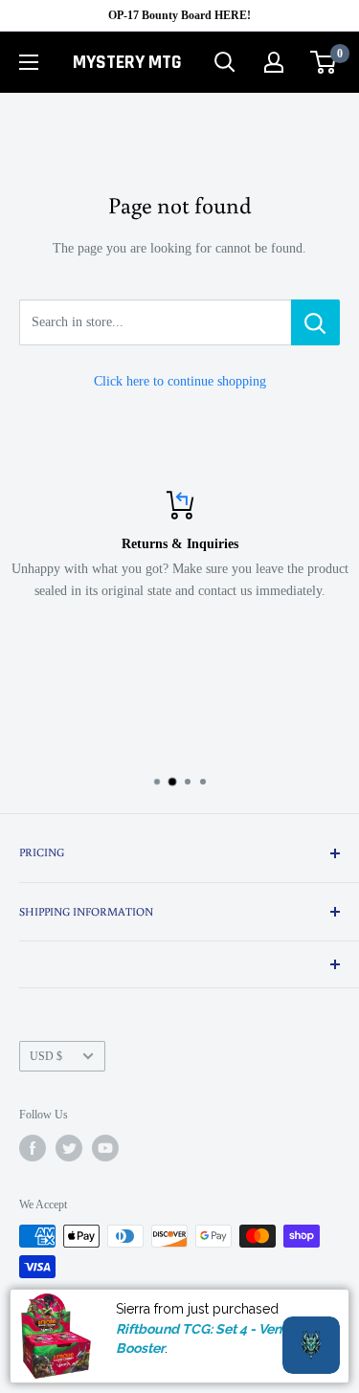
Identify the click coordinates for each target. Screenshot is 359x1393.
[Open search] (225, 62)
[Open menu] (28, 62)
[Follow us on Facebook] (32, 1148)
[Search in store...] (315, 322)
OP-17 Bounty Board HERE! (179, 15)
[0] (324, 62)
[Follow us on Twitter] (69, 1148)
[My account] (273, 62)
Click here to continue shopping (180, 381)
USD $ (46, 1056)
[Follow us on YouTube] (105, 1148)
